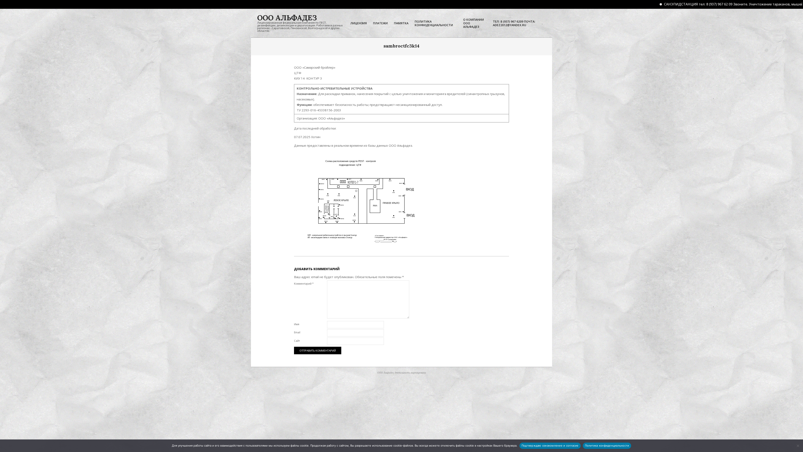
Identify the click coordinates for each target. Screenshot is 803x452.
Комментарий (304, 283)
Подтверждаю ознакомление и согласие (550, 445)
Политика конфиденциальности (607, 445)
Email (297, 332)
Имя (296, 324)
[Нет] (798, 446)
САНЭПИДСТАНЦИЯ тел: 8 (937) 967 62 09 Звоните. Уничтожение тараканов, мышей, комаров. (698, 4)
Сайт (297, 341)
